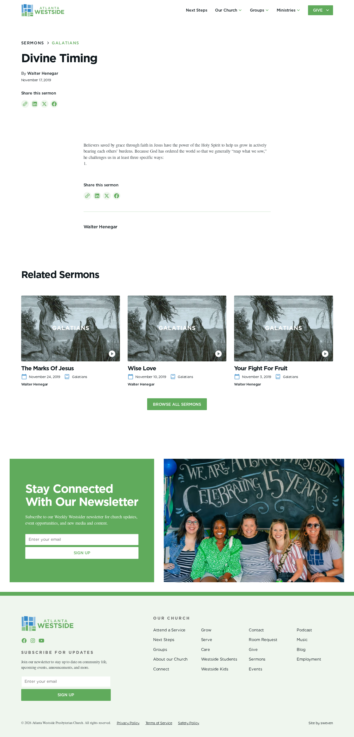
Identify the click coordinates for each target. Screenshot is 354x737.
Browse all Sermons (177, 404)
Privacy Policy (128, 723)
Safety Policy (188, 723)
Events (255, 669)
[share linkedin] (35, 104)
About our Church (170, 659)
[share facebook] (54, 104)
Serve (206, 639)
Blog (301, 649)
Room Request (263, 639)
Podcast (304, 630)
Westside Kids (214, 669)
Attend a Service (169, 630)
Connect (161, 669)
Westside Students (219, 659)
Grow (206, 630)
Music (302, 639)
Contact (256, 630)
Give (253, 649)
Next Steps (196, 10)
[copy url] (25, 104)
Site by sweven (320, 723)
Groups (160, 649)
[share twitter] (44, 104)
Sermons (257, 659)
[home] (43, 10)
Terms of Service (158, 723)
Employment (309, 659)
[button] (228, 10)
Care (205, 649)
